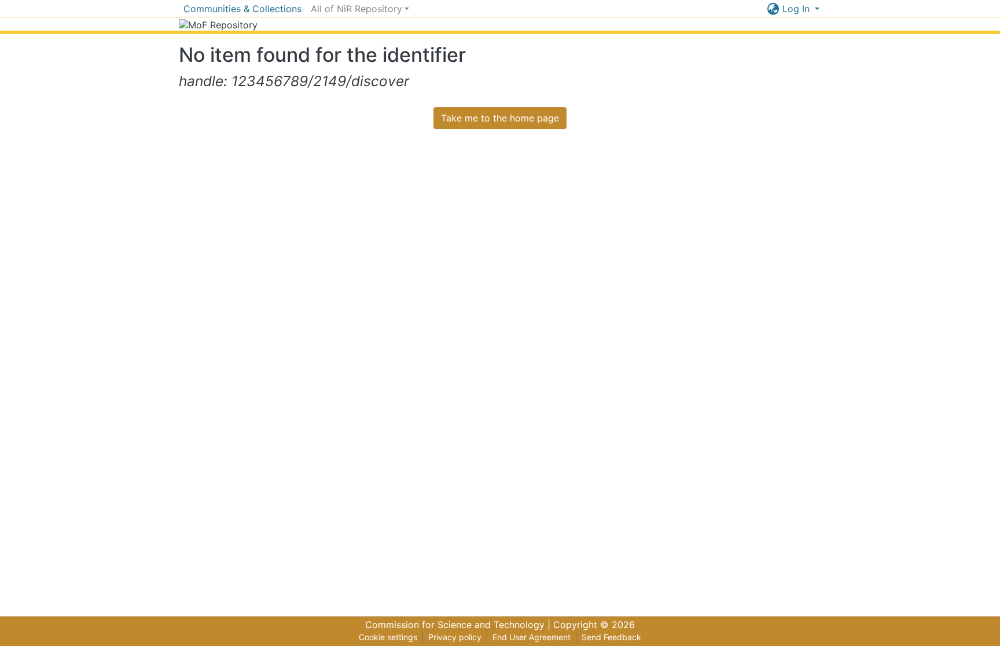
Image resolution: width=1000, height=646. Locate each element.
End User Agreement (531, 637)
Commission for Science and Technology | (459, 624)
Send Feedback (611, 637)
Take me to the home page (500, 118)
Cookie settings (388, 637)
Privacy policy (454, 637)
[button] (773, 8)
